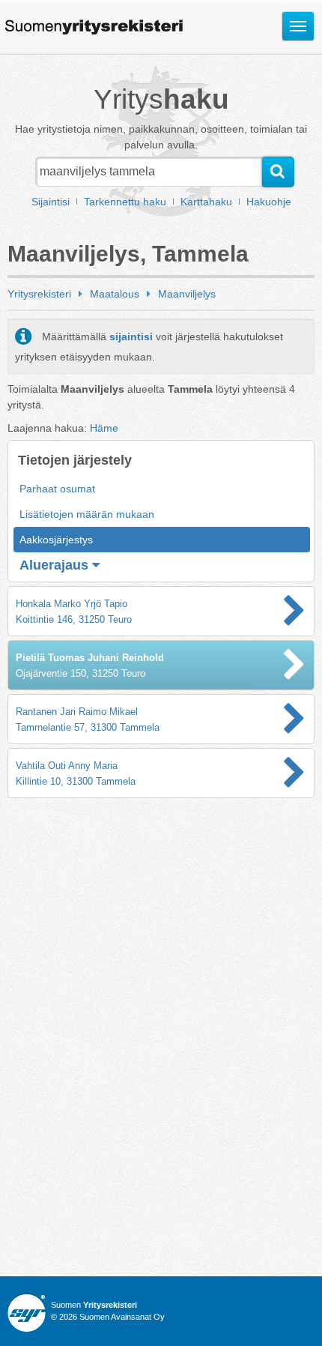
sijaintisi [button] (131, 336)
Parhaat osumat (57, 489)
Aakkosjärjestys (56, 540)
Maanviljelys (187, 294)
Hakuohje (268, 202)
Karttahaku (206, 202)
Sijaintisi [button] (50, 202)
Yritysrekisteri (39, 294)
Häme (104, 428)
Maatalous (114, 294)
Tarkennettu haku (125, 202)
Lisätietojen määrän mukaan (86, 514)
